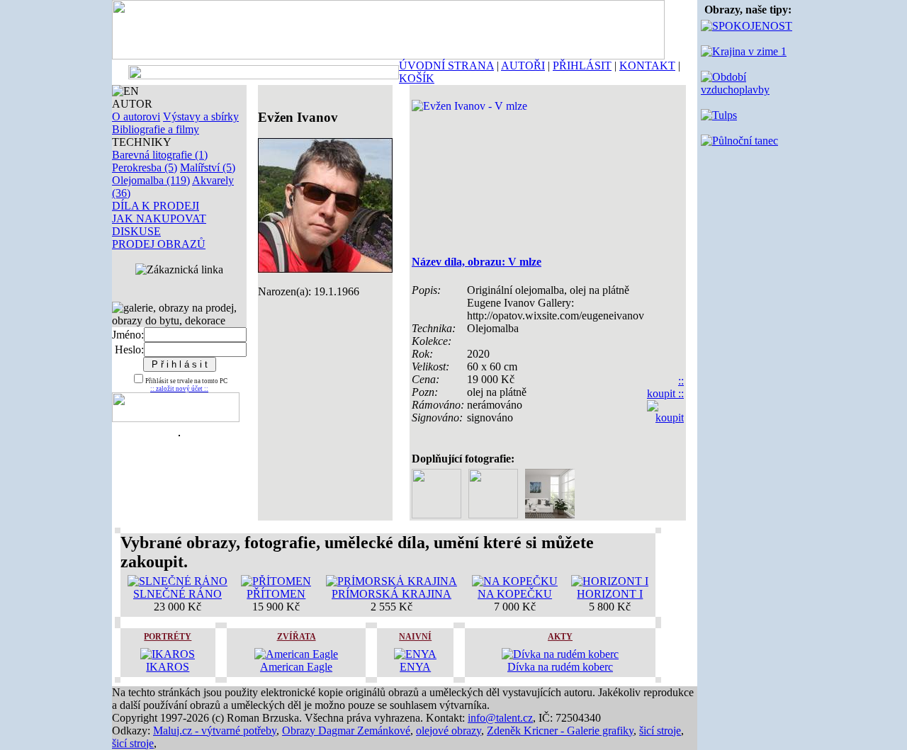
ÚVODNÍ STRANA (446, 65)
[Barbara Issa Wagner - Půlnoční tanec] (739, 141)
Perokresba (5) (144, 167)
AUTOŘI (523, 65)
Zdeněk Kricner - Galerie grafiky (560, 731)
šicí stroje (660, 731)
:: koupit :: (665, 387)
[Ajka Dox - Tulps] (719, 115)
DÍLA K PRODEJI (155, 206)
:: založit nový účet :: (179, 388)
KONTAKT (647, 65)
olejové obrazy (448, 731)
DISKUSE (136, 231)
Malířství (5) (207, 167)
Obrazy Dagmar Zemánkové (346, 731)
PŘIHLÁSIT (582, 65)
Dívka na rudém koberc (560, 667)
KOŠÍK (416, 78)
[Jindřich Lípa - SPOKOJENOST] (746, 26)
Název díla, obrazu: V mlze (476, 262)
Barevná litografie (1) (160, 155)
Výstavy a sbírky (201, 116)
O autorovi (136, 116)
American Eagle (296, 667)
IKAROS (167, 667)
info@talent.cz (500, 718)
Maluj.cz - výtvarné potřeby (214, 731)
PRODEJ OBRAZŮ (158, 244)
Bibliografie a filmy (155, 129)
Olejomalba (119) (151, 180)
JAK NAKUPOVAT (159, 218)
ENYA (415, 667)
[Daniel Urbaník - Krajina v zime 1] (744, 51)
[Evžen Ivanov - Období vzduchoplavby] (748, 90)
